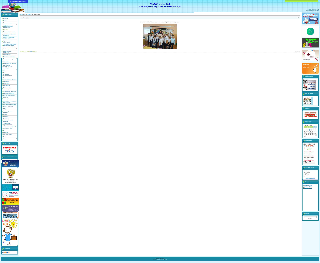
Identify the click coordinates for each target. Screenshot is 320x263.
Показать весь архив (310, 178)
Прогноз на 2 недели (307, 188)
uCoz (166, 259)
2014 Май (306, 175)
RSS (318, 10)
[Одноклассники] (5, 252)
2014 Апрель (306, 174)
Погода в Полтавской (307, 185)
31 (304, 136)
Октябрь (29, 14)
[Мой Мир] (7, 252)
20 (310, 133)
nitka (31, 51)
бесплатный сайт (160, 259)
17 (304, 133)
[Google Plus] (8, 252)
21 (312, 133)
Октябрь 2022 (308, 125)
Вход (316, 0)
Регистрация (311, 0)
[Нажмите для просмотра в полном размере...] (160, 48)
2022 (25, 14)
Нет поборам (305, 79)
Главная (304, 0)
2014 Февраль (307, 172)
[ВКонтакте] (3, 252)
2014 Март (306, 173)
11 (306, 131)
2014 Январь (306, 170)
